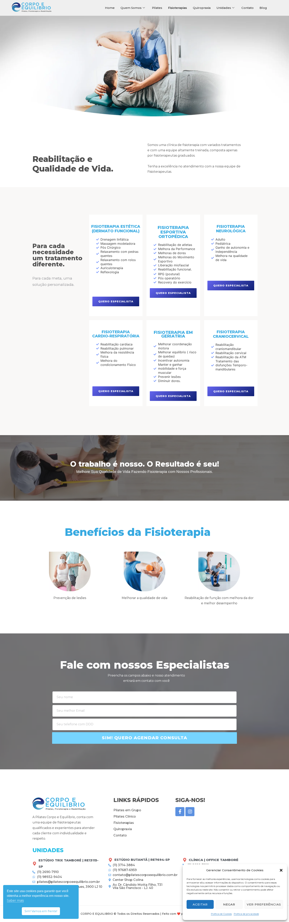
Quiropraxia (202, 8)
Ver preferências (264, 904)
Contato (247, 8)
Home (110, 8)
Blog (263, 8)
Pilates (157, 8)
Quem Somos (131, 8)
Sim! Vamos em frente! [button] (41, 911)
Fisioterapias (177, 8)
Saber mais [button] (15, 900)
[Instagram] (189, 811)
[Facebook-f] (179, 811)
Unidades (223, 8)
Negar (229, 904)
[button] (281, 870)
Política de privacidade (246, 913)
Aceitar (200, 904)
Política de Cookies (221, 913)
